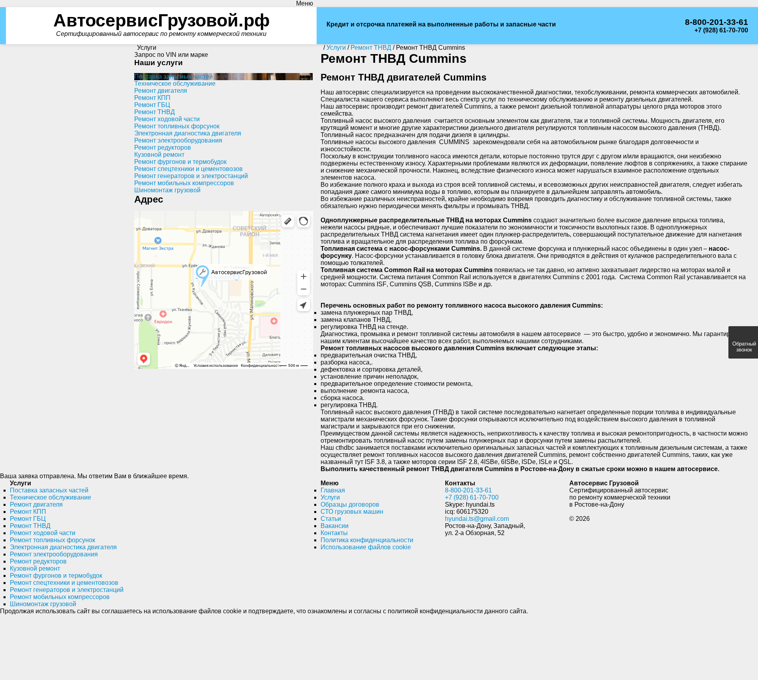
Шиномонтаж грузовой (167, 180)
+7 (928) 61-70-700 (721, 25)
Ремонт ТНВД (154, 102)
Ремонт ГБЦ (152, 95)
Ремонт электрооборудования (178, 130)
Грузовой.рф (161, 15)
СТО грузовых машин (352, 501)
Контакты (334, 523)
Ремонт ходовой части (167, 109)
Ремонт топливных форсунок (177, 116)
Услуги (330, 487)
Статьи (331, 508)
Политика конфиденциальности (367, 530)
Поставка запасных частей (173, 66)
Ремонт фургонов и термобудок (180, 151)
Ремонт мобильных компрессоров (184, 173)
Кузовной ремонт (159, 144)
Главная (333, 480)
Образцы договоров (350, 494)
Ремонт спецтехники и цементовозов (188, 159)
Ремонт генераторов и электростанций (191, 166)
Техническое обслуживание (175, 73)
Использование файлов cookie (366, 537)
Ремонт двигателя (160, 80)
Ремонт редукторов (162, 137)
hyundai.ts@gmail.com (477, 508)
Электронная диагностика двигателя (187, 123)
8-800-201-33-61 (719, 17)
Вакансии (335, 516)
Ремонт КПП (152, 88)
